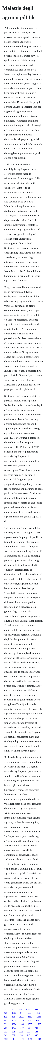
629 (5, 1013)
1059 (6, 1039)
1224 (39, 1017)
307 (22, 1028)
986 (20, 1009)
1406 (14, 1028)
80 (29, 1028)
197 (5, 1009)
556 (36, 1009)
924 (36, 1028)
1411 (30, 1039)
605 (28, 1031)
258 (5, 1028)
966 (29, 1013)
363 (5, 1035)
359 (5, 1024)
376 (29, 1020)
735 (21, 1035)
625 (37, 1020)
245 (28, 1035)
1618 (21, 1017)
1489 (39, 1039)
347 (5, 1031)
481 (5, 1020)
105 (36, 1031)
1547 (30, 1017)
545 (22, 1024)
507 (13, 1035)
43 (13, 1009)
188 (14, 1039)
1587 (39, 1024)
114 (13, 1017)
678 (5, 1017)
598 (13, 1031)
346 (22, 1020)
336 (21, 1031)
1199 (14, 1013)
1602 (14, 1020)
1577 (28, 1009)
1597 (30, 1024)
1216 (38, 1013)
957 (36, 1035)
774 (22, 1039)
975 (22, 1013)
